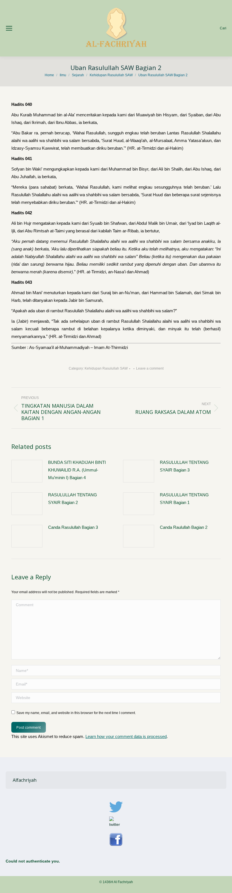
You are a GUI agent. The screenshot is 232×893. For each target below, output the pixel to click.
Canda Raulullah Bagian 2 (183, 527)
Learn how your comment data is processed (126, 736)
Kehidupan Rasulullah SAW (106, 368)
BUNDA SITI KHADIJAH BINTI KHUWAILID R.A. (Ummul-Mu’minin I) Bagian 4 (77, 470)
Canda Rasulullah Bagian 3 (73, 527)
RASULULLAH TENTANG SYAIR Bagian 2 (72, 498)
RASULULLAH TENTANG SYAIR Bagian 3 (184, 466)
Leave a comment (150, 368)
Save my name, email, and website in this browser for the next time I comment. (76, 713)
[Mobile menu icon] (9, 28)
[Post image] (26, 471)
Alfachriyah (24, 780)
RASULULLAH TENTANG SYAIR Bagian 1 (184, 498)
